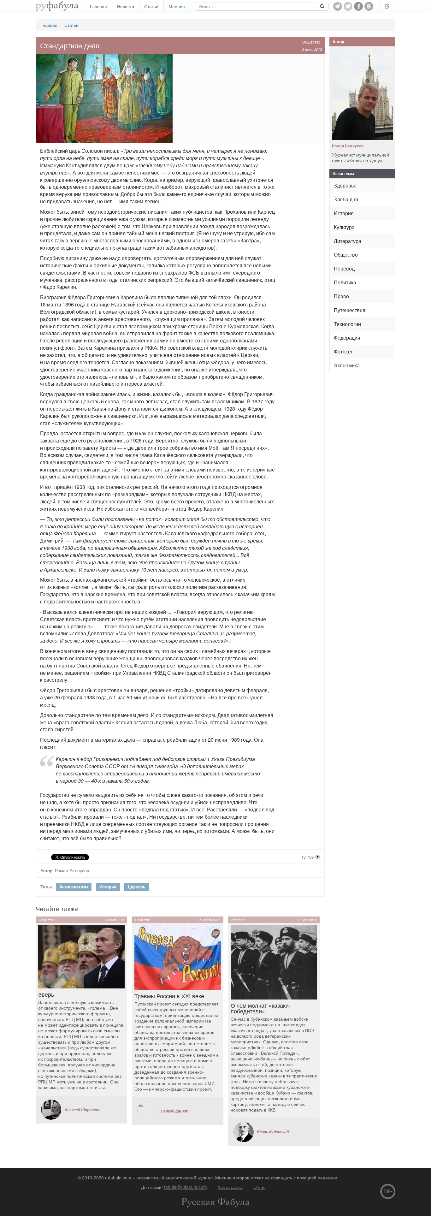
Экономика (347, 365)
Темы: (46, 886)
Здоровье (345, 185)
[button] (387, 6)
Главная (98, 6)
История (107, 887)
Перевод (344, 268)
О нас (259, 1187)
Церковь (136, 887)
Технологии (347, 324)
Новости (125, 6)
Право (341, 296)
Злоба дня (346, 199)
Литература (347, 241)
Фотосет (343, 351)
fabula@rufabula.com (185, 1187)
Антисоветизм (73, 887)
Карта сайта (230, 1187)
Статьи (151, 6)
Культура (344, 227)
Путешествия (349, 310)
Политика (345, 282)
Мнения (176, 6)
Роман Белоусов (72, 870)
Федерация (347, 337)
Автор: (47, 870)
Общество (311, 41)
